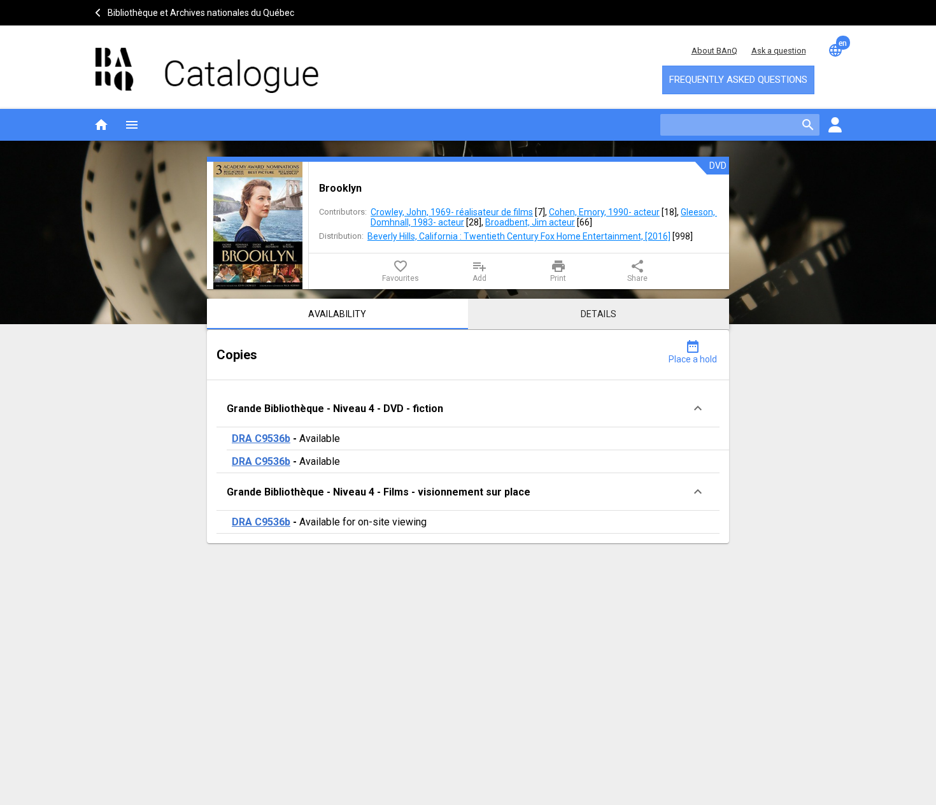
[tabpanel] (468, 436)
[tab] (337, 314)
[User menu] (834, 125)
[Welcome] (207, 64)
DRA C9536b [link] (261, 438)
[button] (468, 408)
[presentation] (257, 225)
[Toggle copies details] (697, 408)
